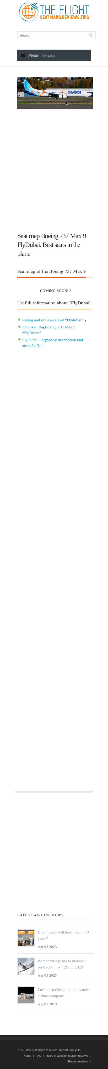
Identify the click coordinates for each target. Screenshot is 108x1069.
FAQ (38, 1055)
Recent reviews (78, 1061)
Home (27, 1055)
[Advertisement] (54, 168)
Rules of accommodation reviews (67, 1055)
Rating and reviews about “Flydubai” (52, 320)
